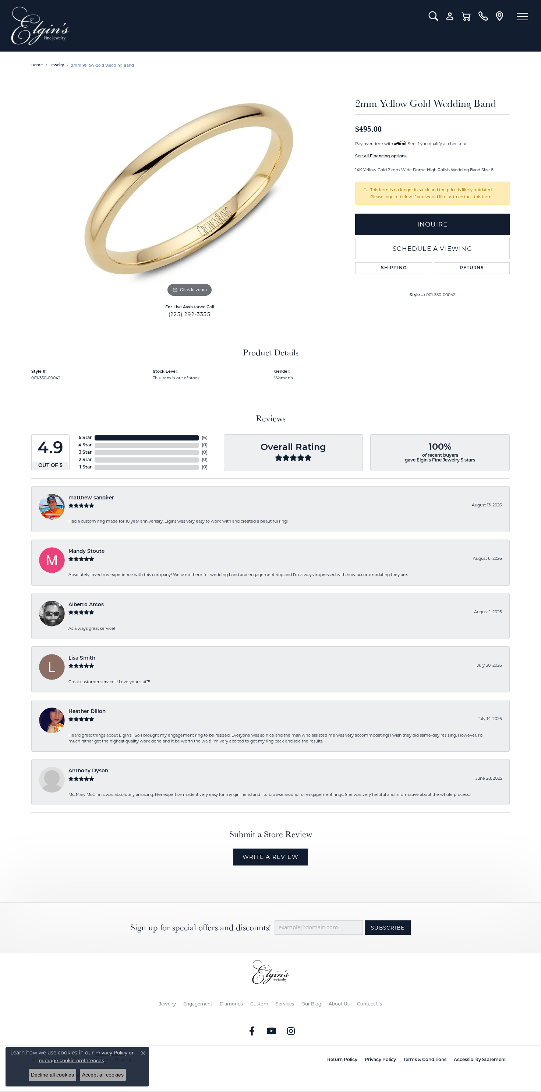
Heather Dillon (87, 711)
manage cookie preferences (71, 1060)
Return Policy (342, 1060)
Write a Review (270, 856)
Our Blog (311, 1004)
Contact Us (369, 1004)
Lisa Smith (81, 658)
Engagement (197, 1004)
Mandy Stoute (86, 551)
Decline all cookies (52, 1075)
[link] (483, 16)
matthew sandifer (91, 498)
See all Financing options (381, 156)
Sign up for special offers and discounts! (200, 927)
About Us (339, 1004)
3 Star (85, 452)
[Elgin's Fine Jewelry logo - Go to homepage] (214, 26)
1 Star (85, 467)
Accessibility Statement (480, 1060)
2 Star (85, 460)
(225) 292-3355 (190, 314)
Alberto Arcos (86, 605)
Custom (259, 1004)
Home (37, 65)
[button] (433, 16)
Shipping (393, 268)
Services (285, 1004)
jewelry (57, 65)
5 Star (85, 438)
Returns (472, 268)
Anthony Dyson (88, 771)
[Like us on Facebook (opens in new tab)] (252, 1031)
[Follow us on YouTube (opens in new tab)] (271, 1031)
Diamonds (231, 1004)
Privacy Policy (380, 1060)
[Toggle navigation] (522, 17)
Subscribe (387, 928)
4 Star (85, 445)
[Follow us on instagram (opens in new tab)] (291, 1031)
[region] (189, 188)
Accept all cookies (103, 1075)
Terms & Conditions (424, 1060)
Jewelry (167, 1004)
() (205, 438)
